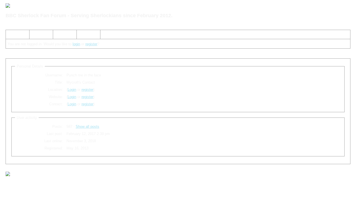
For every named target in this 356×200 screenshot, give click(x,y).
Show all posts (87, 126)
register (91, 44)
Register (62, 35)
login (76, 44)
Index (12, 35)
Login (83, 35)
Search (37, 35)
